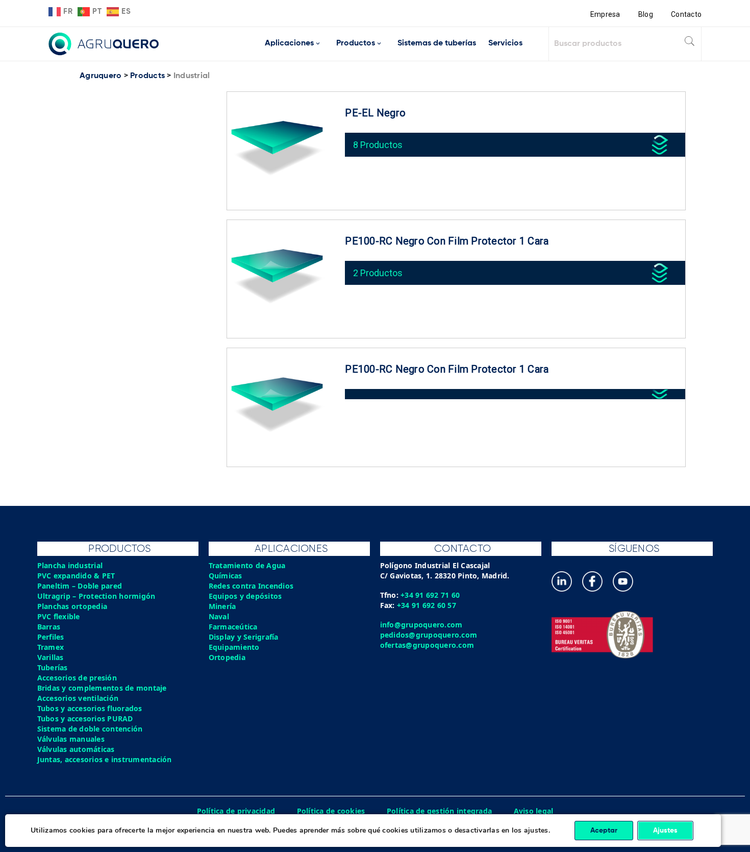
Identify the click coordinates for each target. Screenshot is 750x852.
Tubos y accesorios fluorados (89, 708)
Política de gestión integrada (439, 811)
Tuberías (52, 667)
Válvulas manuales (71, 739)
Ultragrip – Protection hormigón (96, 596)
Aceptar (603, 830)
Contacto (686, 14)
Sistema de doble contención (90, 729)
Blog (645, 14)
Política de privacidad (236, 811)
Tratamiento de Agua (247, 565)
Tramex (50, 647)
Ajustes (665, 830)
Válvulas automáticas (76, 749)
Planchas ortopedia (72, 606)
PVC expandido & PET (76, 575)
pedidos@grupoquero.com (429, 635)
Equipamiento (234, 647)
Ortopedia (227, 657)
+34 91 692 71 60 (430, 595)
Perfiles (50, 637)
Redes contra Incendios (251, 586)
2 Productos (378, 272)
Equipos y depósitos (245, 596)
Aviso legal (534, 811)
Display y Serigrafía (244, 637)
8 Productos (378, 144)
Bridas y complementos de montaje (102, 688)
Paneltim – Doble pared (79, 586)
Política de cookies (331, 811)
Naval (219, 616)
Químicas (225, 575)
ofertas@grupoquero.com (427, 645)
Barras (49, 626)
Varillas (50, 657)
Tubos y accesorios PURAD (85, 718)
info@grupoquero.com (421, 624)
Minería (222, 606)
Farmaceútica (233, 626)
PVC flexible (58, 616)
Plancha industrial (70, 565)
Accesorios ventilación (78, 698)
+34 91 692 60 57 (426, 605)
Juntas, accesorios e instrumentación (104, 759)
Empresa (605, 14)
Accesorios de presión (77, 678)
